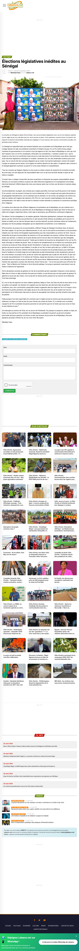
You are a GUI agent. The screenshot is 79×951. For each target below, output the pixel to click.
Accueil (8, 926)
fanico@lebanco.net (67, 832)
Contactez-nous (67, 926)
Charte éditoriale (40, 929)
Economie (26, 926)
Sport (43, 926)
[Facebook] (34, 919)
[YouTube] (44, 919)
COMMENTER (9, 391)
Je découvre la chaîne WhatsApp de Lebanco (58, 942)
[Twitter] (39, 919)
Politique (17, 926)
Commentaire (8, 365)
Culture (36, 926)
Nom (5, 347)
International (53, 926)
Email (5, 356)
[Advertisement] (39, 34)
